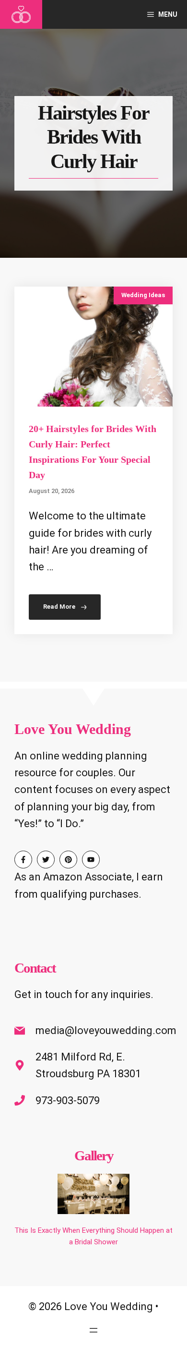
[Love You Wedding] (21, 14)
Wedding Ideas (143, 295)
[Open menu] (93, 1330)
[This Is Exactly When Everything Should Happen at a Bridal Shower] (93, 1195)
